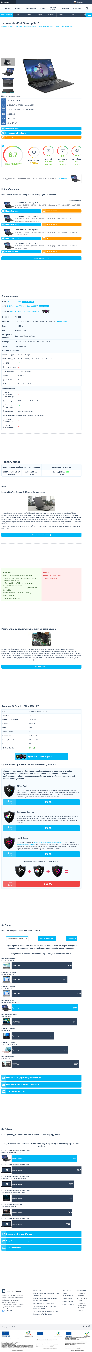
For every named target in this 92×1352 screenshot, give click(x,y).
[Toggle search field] (87, 8)
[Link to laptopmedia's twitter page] (86, 1327)
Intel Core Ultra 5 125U (9, 958)
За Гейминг (62, 178)
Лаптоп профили (68, 1304)
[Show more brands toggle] (89, 15)
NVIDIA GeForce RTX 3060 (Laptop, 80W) (15, 1218)
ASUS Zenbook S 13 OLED (10, 1044)
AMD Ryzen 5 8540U (8, 986)
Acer (18, 14)
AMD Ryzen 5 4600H (8, 1028)
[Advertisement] (41, 43)
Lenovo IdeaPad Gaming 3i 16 (64, 26)
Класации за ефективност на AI (43, 1303)
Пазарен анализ (53, 8)
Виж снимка (63, 321)
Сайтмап (80, 1310)
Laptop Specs (18, 26)
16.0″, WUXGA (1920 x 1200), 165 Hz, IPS (25, 311)
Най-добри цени (9, 178)
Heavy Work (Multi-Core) (47, 938)
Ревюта (17, 8)
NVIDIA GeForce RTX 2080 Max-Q (12, 1204)
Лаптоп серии (67, 1298)
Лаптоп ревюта (68, 1301)
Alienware (51, 14)
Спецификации (30, 8)
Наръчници (64, 8)
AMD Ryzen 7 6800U (8, 1042)
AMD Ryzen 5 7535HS (8, 972)
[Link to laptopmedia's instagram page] (89, 1327)
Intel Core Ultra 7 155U (9, 1014)
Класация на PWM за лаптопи (43, 1314)
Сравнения (77, 8)
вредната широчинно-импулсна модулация (48, 842)
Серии (43, 8)
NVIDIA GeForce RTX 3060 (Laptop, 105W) (28, 306)
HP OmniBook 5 (6, 988)
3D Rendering (71, 938)
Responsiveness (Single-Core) (17, 938)
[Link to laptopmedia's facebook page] (83, 1327)
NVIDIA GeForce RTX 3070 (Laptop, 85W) (15, 1176)
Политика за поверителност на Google (82, 1305)
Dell (73, 14)
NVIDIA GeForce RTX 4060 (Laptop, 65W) (15, 1164)
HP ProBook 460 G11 (8, 960)
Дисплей (42, 178)
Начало (7, 8)
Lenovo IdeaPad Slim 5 (8, 974)
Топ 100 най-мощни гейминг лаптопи (45, 1311)
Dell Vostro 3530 (6, 1058)
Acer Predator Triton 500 (9, 1206)
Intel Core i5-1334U (7, 1056)
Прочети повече (40, 667)
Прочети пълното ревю (40, 535)
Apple (40, 14)
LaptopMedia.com (6, 26)
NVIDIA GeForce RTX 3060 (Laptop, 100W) (15, 1190)
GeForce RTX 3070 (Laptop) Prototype (13, 1178)
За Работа (52, 178)
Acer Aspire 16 (6, 1016)
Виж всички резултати (41, 258)
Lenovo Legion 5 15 (7, 1030)
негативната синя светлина (26, 844)
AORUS (62, 14)
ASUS (29, 14)
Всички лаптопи (6, 14)
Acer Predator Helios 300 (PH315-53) (13, 1192)
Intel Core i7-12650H (19, 302)
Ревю (35, 178)
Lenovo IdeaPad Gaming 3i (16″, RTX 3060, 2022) (38, 26)
